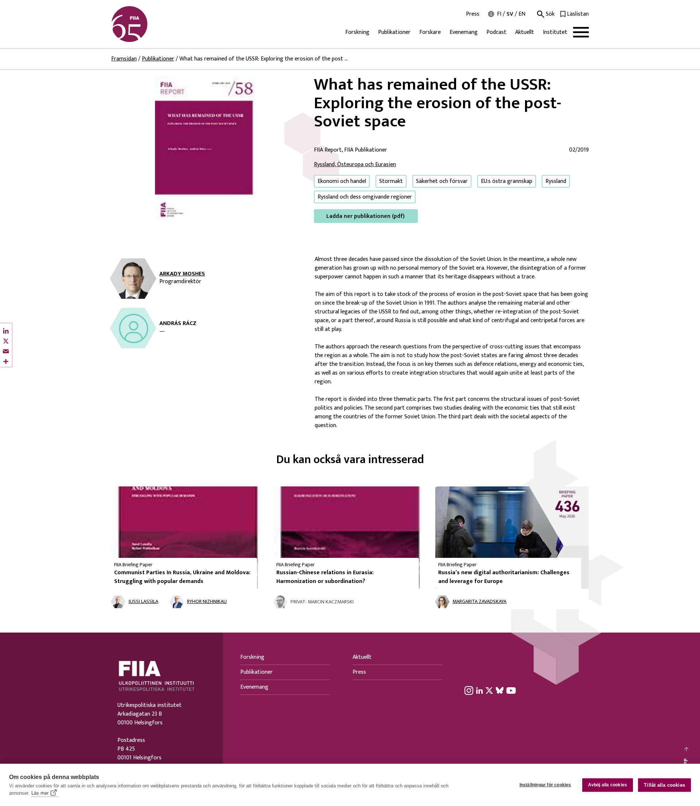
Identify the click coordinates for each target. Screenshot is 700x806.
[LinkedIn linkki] (479, 690)
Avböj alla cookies (607, 784)
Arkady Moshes (182, 274)
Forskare (430, 32)
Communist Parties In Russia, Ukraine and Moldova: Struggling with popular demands (182, 577)
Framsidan (124, 59)
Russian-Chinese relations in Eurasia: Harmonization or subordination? (325, 577)
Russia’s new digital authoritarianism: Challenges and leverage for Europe (503, 577)
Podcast (496, 32)
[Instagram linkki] (468, 690)
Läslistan (578, 14)
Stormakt (391, 181)
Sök (549, 14)
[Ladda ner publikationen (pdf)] (206, 149)
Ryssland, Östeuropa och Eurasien (355, 164)
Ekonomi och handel (342, 181)
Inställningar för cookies (545, 784)
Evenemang (464, 32)
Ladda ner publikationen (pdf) (365, 216)
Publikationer (394, 32)
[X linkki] (489, 690)
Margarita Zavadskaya (479, 602)
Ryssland (555, 181)
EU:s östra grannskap (506, 181)
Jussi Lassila (143, 602)
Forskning (357, 32)
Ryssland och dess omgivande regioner (365, 197)
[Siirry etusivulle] (146, 24)
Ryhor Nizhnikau (207, 602)
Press (472, 14)
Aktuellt (524, 32)
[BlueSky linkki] (499, 690)
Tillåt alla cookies (664, 785)
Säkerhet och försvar (442, 181)
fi (499, 14)
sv (509, 14)
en (521, 14)
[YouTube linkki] (511, 690)
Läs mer (39, 793)
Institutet (555, 32)
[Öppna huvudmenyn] (581, 32)
